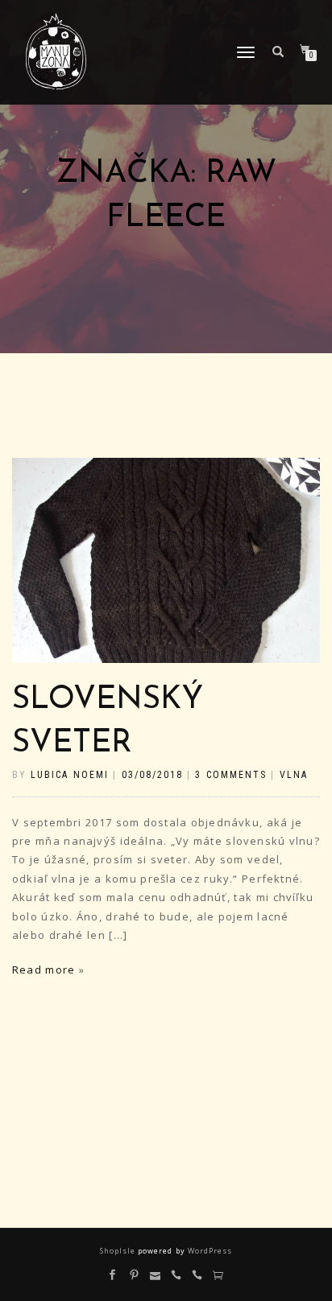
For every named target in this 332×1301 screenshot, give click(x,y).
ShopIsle (119, 1250)
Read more (43, 969)
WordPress (208, 1250)
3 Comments (230, 774)
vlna (294, 774)
